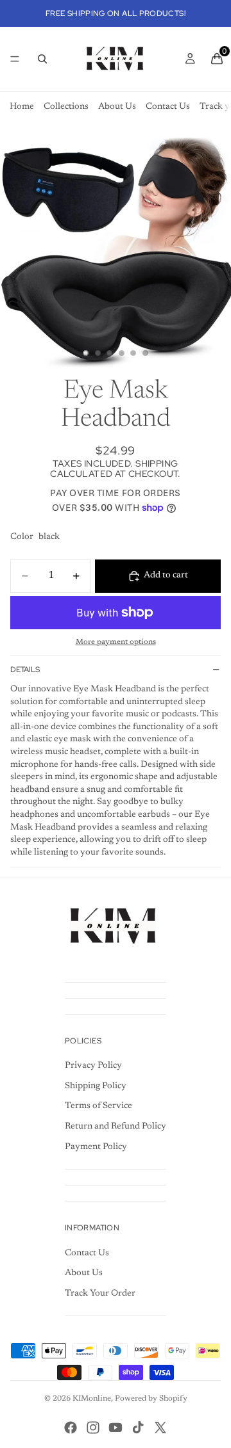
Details (25, 669)
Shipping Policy (95, 1086)
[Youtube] (115, 1427)
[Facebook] (70, 1427)
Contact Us (168, 106)
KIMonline (92, 1399)
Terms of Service (98, 1106)
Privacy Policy (93, 1065)
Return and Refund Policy (115, 1126)
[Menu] (15, 59)
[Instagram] (93, 1427)
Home (22, 106)
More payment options (116, 642)
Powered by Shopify (151, 1399)
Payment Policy (96, 1147)
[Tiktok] (138, 1427)
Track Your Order (100, 1293)
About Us (117, 106)
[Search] (42, 59)
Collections (66, 106)
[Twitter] (160, 1427)
